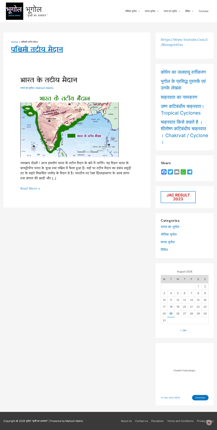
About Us (126, 421)
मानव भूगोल (150, 11)
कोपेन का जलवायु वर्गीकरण (183, 72)
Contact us (141, 421)
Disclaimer (157, 421)
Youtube (204, 11)
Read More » (30, 188)
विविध (187, 11)
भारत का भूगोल (170, 11)
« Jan (183, 330)
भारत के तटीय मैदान (48, 80)
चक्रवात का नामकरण (179, 97)
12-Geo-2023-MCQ (170, 397)
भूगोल (34, 9)
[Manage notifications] (209, 422)
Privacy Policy (205, 421)
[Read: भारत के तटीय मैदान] (69, 124)
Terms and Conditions (180, 421)
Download (200, 397)
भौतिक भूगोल (131, 11)
